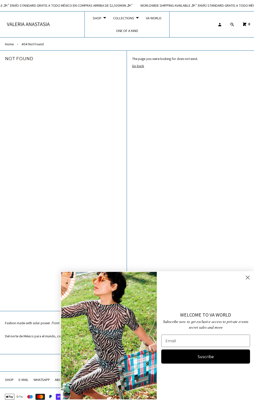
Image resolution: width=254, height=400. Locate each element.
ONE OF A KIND (127, 30)
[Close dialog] (247, 277)
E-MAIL (24, 379)
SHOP (97, 18)
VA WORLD (153, 18)
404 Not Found (33, 44)
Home (9, 44)
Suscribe (205, 356)
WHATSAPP (41, 379)
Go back (138, 65)
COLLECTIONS (123, 18)
